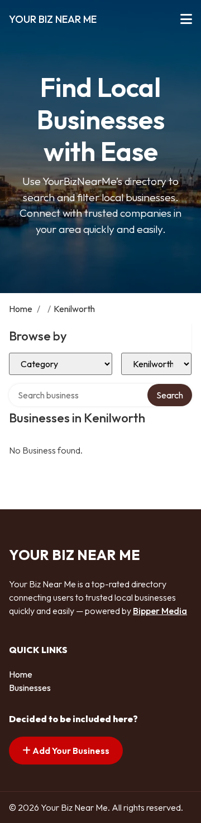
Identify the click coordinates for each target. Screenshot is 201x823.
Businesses (30, 687)
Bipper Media (160, 610)
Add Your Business (70, 750)
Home (20, 308)
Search (169, 395)
